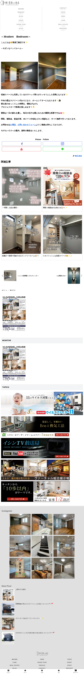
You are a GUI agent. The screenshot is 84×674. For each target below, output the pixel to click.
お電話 (13, 125)
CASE (14, 662)
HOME (15, 659)
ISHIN (42, 659)
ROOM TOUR (42, 662)
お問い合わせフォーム (27, 125)
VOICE (69, 659)
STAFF (69, 665)
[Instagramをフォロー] (62, 143)
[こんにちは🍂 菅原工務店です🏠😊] (20, 546)
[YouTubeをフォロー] (21, 149)
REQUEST (69, 668)
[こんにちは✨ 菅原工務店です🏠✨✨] (63, 524)
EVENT (69, 662)
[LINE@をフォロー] (62, 149)
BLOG (14, 668)
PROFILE (42, 665)
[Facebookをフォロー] (21, 143)
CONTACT (42, 668)
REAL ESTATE (14, 665)
